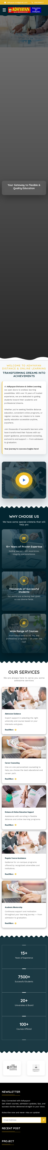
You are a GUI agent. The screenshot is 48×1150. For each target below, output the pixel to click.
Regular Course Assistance (15, 858)
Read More (9, 730)
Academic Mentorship (13, 907)
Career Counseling (12, 763)
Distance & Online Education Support (19, 812)
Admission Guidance (13, 714)
